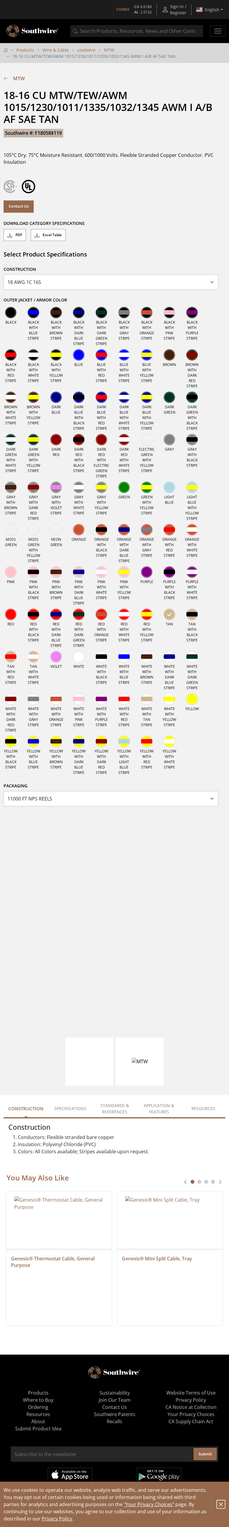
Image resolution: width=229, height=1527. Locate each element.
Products (25, 50)
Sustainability (115, 1393)
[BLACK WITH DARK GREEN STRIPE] (101, 312)
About (38, 1421)
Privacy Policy (57, 1518)
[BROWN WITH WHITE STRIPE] (11, 397)
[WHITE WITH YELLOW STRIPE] (169, 699)
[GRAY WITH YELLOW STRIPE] (101, 487)
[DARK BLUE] (56, 397)
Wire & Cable (56, 50)
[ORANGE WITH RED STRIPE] (169, 530)
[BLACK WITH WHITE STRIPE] (33, 355)
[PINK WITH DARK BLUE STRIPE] (79, 572)
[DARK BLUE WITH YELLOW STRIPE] (147, 397)
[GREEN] (124, 487)
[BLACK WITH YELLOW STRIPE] (56, 355)
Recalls (114, 1421)
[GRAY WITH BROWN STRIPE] (11, 487)
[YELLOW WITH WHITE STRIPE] (169, 741)
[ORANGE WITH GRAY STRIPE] (147, 530)
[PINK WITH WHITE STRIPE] (101, 572)
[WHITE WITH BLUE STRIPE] (124, 657)
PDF (18, 234)
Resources (38, 1414)
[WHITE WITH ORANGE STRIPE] (56, 699)
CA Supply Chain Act (190, 1421)
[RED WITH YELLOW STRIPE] (147, 614)
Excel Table (52, 234)
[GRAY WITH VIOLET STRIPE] (56, 487)
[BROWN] (169, 355)
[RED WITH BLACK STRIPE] (33, 614)
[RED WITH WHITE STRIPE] (124, 614)
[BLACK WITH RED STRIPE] (11, 355)
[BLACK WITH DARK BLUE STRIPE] (79, 312)
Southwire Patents (114, 1414)
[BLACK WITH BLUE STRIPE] (33, 312)
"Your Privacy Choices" (149, 1504)
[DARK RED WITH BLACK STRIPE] (79, 439)
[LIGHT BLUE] (169, 487)
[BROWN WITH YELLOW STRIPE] (33, 397)
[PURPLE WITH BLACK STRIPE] (169, 572)
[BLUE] (79, 355)
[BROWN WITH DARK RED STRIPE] (192, 355)
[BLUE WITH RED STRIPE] (101, 355)
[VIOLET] (56, 657)
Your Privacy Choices (191, 1414)
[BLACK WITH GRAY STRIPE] (124, 312)
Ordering (38, 1407)
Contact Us (19, 206)
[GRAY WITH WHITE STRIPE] (79, 487)
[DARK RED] (56, 439)
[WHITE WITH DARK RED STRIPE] (11, 699)
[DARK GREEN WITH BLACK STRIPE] (192, 397)
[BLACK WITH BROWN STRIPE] (56, 312)
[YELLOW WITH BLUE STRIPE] (33, 741)
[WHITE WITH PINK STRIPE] (79, 699)
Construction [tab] (26, 1109)
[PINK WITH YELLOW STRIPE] (124, 572)
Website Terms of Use (191, 1393)
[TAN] (169, 614)
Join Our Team (115, 1400)
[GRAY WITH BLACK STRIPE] (192, 439)
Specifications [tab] (70, 1108)
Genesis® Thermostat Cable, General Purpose (53, 1261)
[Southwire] (33, 31)
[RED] (11, 614)
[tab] (192, 1182)
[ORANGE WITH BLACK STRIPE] (101, 530)
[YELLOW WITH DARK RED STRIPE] (101, 741)
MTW (109, 50)
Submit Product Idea (38, 1428)
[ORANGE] (79, 530)
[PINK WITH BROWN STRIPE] (56, 572)
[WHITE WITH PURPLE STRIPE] (101, 699)
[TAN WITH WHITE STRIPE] (33, 657)
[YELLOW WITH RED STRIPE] (147, 741)
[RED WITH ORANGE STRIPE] (101, 614)
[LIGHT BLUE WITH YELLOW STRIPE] (192, 487)
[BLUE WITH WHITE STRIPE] (124, 355)
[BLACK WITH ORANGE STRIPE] (147, 312)
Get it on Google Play (159, 1475)
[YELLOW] (192, 699)
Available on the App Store (70, 1475)
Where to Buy (38, 1400)
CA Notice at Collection (190, 1407)
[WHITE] (79, 657)
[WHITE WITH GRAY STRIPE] (33, 699)
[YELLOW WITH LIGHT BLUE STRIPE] (124, 741)
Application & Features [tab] (159, 1109)
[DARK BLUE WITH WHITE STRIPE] (124, 397)
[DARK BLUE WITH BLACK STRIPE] (79, 397)
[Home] (6, 50)
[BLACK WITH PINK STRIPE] (169, 312)
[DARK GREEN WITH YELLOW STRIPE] (33, 439)
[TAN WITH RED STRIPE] (11, 657)
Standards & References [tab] (114, 1109)
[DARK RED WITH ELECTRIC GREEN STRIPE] (101, 439)
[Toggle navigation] (217, 31)
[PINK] (11, 572)
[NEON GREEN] (56, 530)
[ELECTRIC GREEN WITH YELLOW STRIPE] (147, 439)
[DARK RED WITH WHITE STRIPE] (124, 439)
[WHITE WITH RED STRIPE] (124, 699)
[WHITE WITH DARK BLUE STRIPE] (169, 657)
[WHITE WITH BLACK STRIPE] (101, 657)
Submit (205, 1454)
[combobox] (136, 31)
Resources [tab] (203, 1108)
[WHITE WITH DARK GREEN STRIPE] (192, 657)
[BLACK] (11, 312)
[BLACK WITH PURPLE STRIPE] (192, 312)
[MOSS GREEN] (11, 530)
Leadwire (86, 50)
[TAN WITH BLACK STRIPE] (192, 614)
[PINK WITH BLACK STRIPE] (33, 572)
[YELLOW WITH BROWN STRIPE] (56, 741)
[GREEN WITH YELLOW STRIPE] (147, 487)
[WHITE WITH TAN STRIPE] (147, 699)
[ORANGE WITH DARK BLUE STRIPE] (124, 530)
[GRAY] (169, 439)
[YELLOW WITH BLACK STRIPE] (11, 741)
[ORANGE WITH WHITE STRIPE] (192, 530)
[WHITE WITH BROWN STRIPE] (147, 657)
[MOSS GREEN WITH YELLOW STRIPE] (33, 530)
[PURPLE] (147, 572)
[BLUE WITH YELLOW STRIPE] (147, 355)
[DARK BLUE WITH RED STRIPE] (101, 397)
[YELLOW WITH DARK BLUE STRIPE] (79, 741)
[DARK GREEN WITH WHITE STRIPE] (11, 439)
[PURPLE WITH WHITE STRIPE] (192, 572)
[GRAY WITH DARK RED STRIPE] (33, 487)
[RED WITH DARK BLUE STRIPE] (56, 614)
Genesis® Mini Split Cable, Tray (157, 1258)
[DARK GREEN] (169, 397)
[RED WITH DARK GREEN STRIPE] (79, 614)
